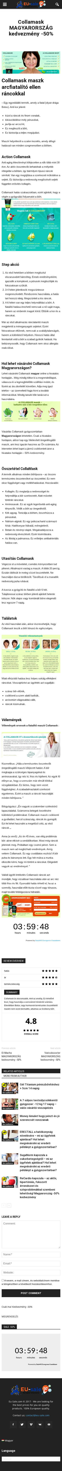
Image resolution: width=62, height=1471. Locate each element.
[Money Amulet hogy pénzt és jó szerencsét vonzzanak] (10, 1120)
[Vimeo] (31, 1424)
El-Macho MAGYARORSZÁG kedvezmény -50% (11, 1056)
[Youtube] (49, 1424)
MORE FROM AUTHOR (15, 1076)
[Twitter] (22, 1424)
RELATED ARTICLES (14, 1071)
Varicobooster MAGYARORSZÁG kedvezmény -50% (50, 1056)
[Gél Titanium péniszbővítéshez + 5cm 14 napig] (10, 1088)
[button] (57, 4)
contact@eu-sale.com (37, 1415)
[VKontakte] (40, 1424)
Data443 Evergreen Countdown (47, 940)
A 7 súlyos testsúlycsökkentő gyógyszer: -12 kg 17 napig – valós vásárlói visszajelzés (39, 1104)
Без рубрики (8, 1092)
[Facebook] (13, 1424)
